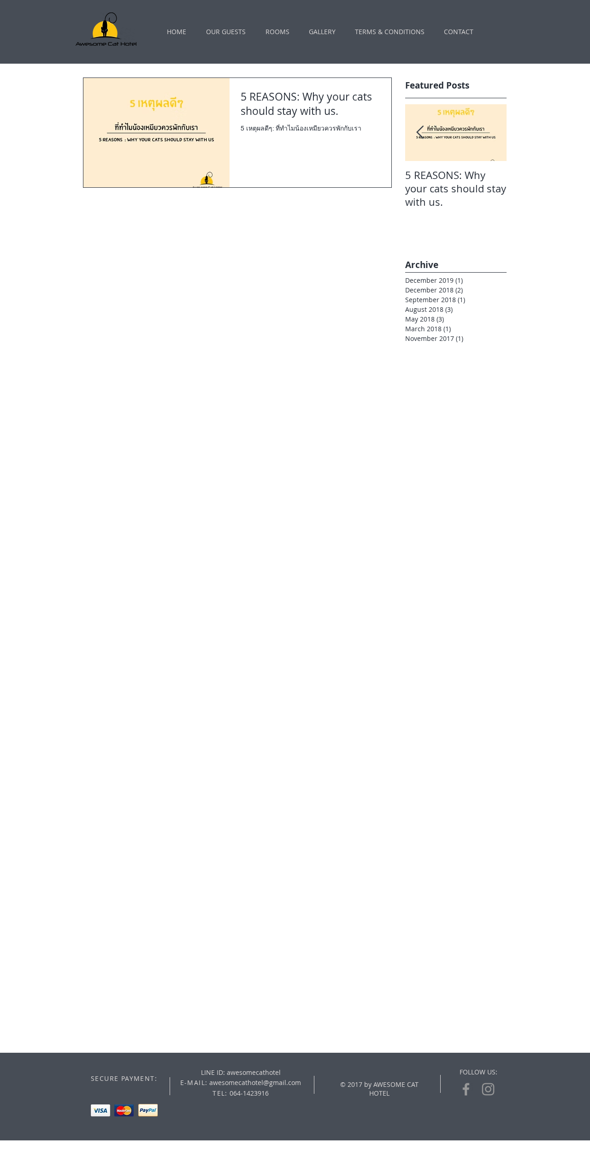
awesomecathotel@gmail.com (255, 1082)
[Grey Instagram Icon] (488, 1089)
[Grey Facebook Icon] (466, 1089)
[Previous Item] (420, 132)
